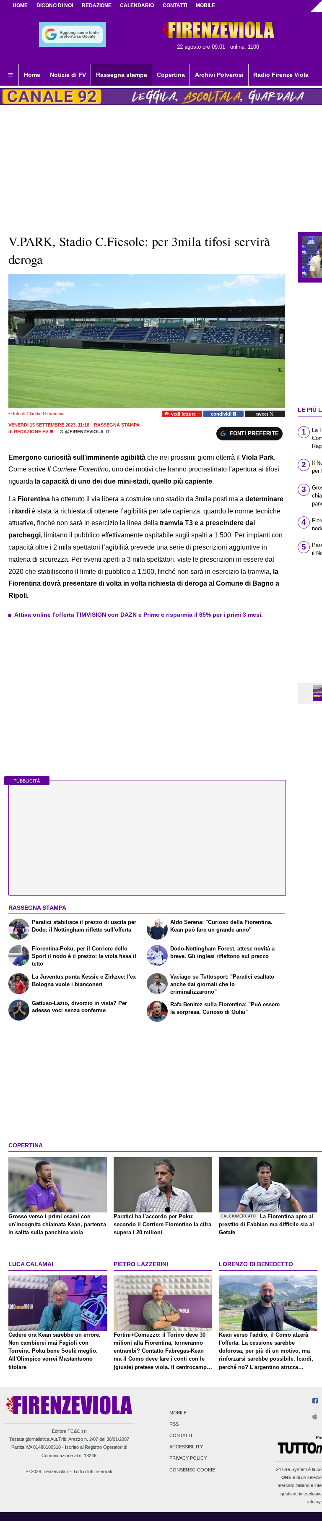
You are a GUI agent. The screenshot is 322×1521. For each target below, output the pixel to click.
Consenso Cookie (192, 1469)
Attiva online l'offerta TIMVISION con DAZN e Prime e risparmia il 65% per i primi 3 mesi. (138, 614)
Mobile (178, 1412)
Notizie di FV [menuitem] (68, 74)
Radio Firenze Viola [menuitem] (281, 74)
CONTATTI (175, 5)
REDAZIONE (97, 5)
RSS (174, 1424)
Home (20, 5)
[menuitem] (10, 75)
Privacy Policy (188, 1458)
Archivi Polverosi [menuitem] (219, 74)
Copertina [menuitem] (171, 74)
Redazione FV (31, 431)
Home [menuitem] (32, 74)
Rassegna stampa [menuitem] (121, 74)
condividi (222, 413)
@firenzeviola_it (87, 431)
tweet (263, 413)
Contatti (180, 1435)
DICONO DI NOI (54, 5)
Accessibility (186, 1447)
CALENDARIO (137, 5)
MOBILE (205, 5)
